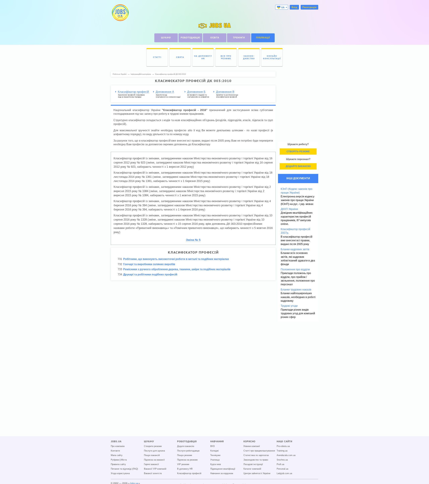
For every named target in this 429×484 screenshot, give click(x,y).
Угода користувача (120, 473)
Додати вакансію (185, 446)
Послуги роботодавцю (188, 451)
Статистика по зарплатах (256, 455)
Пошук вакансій (152, 455)
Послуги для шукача (154, 451)
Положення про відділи (295, 269)
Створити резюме (153, 446)
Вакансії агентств (153, 473)
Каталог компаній (252, 469)
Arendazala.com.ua (286, 455)
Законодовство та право (255, 460)
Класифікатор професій (133, 91)
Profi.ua (280, 464)
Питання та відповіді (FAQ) (124, 469)
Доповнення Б (196, 91)
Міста (124, 460)
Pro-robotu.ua (283, 446)
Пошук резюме (184, 455)
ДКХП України (289, 209)
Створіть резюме (298, 151)
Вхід (294, 7)
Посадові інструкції (253, 464)
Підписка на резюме (187, 460)
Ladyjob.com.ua (284, 473)
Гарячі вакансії (151, 464)
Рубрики (115, 460)
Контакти (115, 451)
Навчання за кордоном (221, 473)
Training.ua (282, 451)
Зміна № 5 (193, 239)
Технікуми (215, 455)
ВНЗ (212, 446)
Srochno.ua (282, 460)
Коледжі (214, 451)
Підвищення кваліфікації (222, 469)
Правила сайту (118, 464)
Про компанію (118, 446)
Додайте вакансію (298, 166)
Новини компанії (251, 446)
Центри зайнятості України (256, 473)
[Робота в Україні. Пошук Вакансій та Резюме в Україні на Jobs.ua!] (120, 12)
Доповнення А (165, 91)
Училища (215, 460)
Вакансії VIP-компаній (155, 469)
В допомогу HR (185, 469)
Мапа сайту (116, 455)
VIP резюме (183, 464)
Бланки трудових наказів (296, 289)
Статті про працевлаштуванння (259, 451)
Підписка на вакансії (154, 460)
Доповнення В (225, 91)
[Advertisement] (191, 306)
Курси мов (215, 464)
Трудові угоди (289, 305)
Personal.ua (282, 469)
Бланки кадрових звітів (295, 249)
